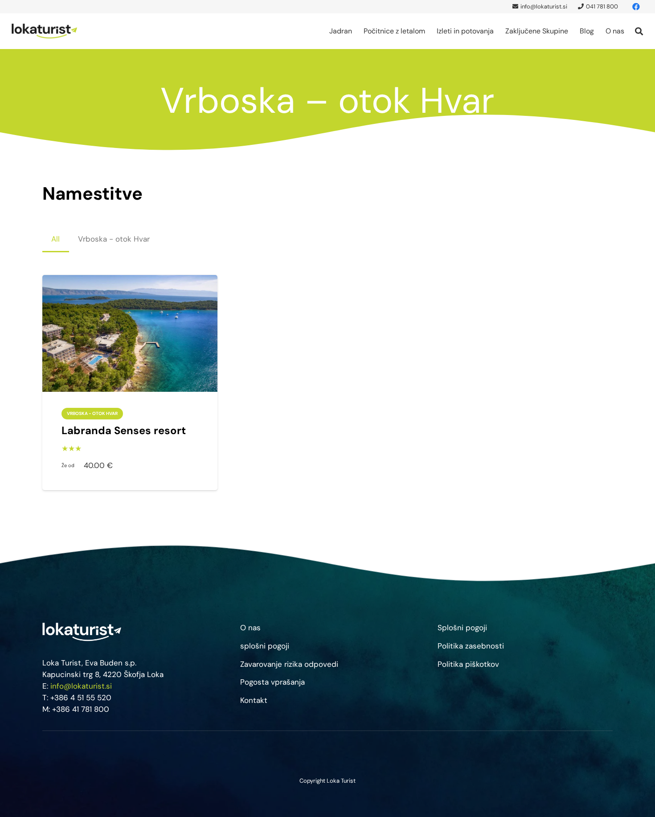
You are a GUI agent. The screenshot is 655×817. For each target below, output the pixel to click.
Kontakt (253, 700)
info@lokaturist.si (81, 686)
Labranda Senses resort (123, 430)
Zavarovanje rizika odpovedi (289, 664)
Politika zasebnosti (471, 646)
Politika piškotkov (468, 664)
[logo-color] (45, 31)
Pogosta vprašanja (272, 682)
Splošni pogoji (462, 627)
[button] (356, 31)
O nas (250, 627)
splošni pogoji (264, 646)
